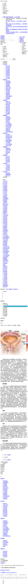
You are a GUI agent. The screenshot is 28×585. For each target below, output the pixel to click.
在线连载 (8, 130)
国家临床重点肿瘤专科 (8, 17)
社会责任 (8, 75)
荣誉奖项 (8, 74)
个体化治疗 (8, 103)
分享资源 (5, 171)
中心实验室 (8, 123)
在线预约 (5, 61)
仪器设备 (8, 72)
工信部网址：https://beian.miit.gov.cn (9, 572)
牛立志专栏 (8, 127)
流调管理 (8, 98)
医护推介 (8, 157)
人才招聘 (8, 78)
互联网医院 (8, 82)
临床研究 (8, 116)
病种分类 (8, 104)
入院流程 (8, 90)
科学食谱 (8, 152)
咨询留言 (22, 38)
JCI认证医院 (17, 17)
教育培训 (5, 133)
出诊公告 (8, 156)
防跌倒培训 (8, 141)
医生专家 (8, 108)
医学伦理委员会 (9, 131)
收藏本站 (22, 39)
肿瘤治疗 (5, 100)
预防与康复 (8, 149)
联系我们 (3, 41)
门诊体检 (8, 167)
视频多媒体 (8, 174)
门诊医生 (8, 166)
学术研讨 (8, 122)
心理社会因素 (9, 144)
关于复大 (5, 64)
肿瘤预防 (5, 146)
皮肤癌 (8, 459)
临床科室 (8, 107)
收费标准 (8, 94)
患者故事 (8, 109)
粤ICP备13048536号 (5, 570)
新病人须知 (8, 87)
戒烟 (7, 153)
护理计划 (8, 111)
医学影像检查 (9, 124)
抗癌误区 (8, 114)
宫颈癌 (8, 454)
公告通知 (8, 70)
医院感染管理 (9, 137)
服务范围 (8, 81)
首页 (4, 179)
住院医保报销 (9, 96)
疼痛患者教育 (9, 140)
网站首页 (5, 63)
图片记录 (8, 175)
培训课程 (8, 134)
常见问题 (8, 97)
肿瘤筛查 (8, 148)
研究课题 (8, 119)
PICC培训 (8, 138)
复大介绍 (8, 65)
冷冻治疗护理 (9, 135)
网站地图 (22, 41)
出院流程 (8, 92)
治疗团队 (8, 105)
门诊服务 (5, 163)
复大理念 (8, 67)
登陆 (21, 36)
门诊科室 (8, 164)
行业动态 (8, 162)
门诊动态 (8, 170)
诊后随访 (8, 93)
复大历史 (8, 68)
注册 (24, 36)
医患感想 (8, 173)
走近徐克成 (8, 145)
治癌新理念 (8, 118)
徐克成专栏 (8, 126)
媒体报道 (8, 160)
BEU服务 (8, 112)
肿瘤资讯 (5, 155)
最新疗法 (8, 101)
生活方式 (8, 151)
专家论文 (8, 120)
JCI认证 (7, 76)
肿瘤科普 (8, 129)
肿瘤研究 (5, 115)
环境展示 (8, 71)
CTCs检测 (8, 142)
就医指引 (5, 79)
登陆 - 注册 (3, 42)
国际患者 (8, 89)
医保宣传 (8, 168)
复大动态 (8, 159)
